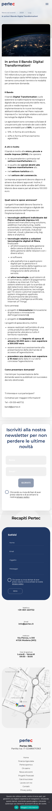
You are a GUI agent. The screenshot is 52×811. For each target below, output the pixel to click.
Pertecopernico (26, 765)
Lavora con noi (26, 783)
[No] (49, 802)
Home (26, 757)
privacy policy (23, 497)
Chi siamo (26, 768)
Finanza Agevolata (26, 761)
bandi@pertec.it (12, 407)
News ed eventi (8, 13)
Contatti (26, 786)
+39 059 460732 (26, 610)
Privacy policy (26, 790)
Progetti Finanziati (26, 776)
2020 (22, 13)
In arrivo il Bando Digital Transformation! (20, 16)
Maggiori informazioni (29, 807)
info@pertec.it (26, 624)
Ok (16, 807)
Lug (29, 13)
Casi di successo (26, 779)
